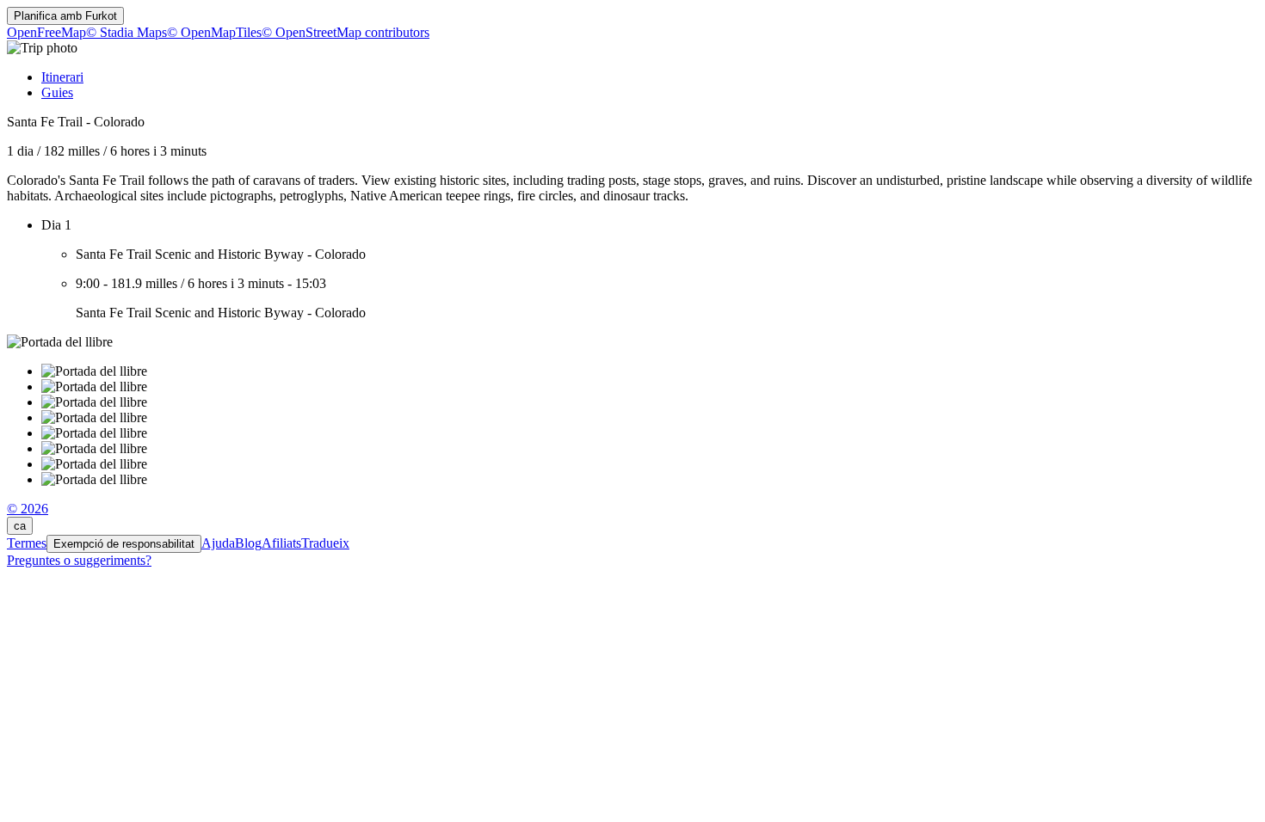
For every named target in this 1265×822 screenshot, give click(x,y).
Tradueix (325, 543)
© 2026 (27, 508)
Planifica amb (65, 15)
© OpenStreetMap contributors (345, 32)
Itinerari (62, 77)
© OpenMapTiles (214, 32)
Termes (26, 543)
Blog (248, 543)
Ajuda (218, 543)
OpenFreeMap (46, 32)
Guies (57, 92)
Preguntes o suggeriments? (79, 560)
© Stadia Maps (126, 32)
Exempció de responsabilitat (123, 543)
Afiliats (281, 543)
